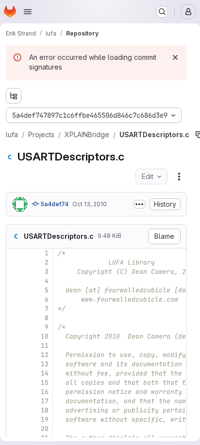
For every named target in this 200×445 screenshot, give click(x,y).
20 (45, 429)
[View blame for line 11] (14, 345)
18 (45, 410)
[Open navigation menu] (27, 11)
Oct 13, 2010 (89, 204)
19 (45, 419)
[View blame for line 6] (14, 299)
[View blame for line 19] (14, 419)
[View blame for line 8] (14, 317)
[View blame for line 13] (14, 364)
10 (45, 336)
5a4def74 (53, 204)
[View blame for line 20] (14, 428)
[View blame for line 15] (14, 382)
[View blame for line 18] (14, 410)
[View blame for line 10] (14, 336)
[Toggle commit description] (139, 204)
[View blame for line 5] (14, 290)
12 (45, 355)
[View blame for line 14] (14, 373)
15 (45, 382)
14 (45, 373)
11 (45, 345)
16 (45, 392)
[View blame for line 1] (14, 253)
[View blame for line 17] (14, 401)
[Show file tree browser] (13, 96)
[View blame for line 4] (14, 280)
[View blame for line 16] (14, 391)
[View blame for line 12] (14, 354)
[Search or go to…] (162, 12)
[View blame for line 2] (14, 262)
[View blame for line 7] (14, 308)
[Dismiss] (175, 57)
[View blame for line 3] (14, 271)
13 (45, 364)
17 (45, 401)
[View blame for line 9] (14, 327)
